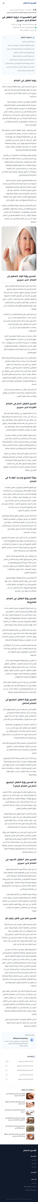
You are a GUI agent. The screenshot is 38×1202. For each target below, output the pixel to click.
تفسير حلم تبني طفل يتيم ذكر (25, 70)
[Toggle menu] (4, 3)
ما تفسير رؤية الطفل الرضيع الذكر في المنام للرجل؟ (19, 63)
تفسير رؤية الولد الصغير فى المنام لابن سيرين (21, 45)
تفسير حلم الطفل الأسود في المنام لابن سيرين (20, 67)
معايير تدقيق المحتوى (30, 1186)
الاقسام (34, 1163)
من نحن (34, 1167)
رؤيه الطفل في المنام (28, 42)
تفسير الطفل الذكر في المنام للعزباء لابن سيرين (20, 49)
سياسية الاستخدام (30, 1190)
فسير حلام (29, 3)
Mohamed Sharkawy (28, 25)
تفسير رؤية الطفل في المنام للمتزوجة (23, 56)
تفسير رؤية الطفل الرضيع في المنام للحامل (22, 60)
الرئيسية (34, 1160)
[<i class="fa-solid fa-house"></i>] (34, 10)
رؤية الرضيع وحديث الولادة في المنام (24, 52)
